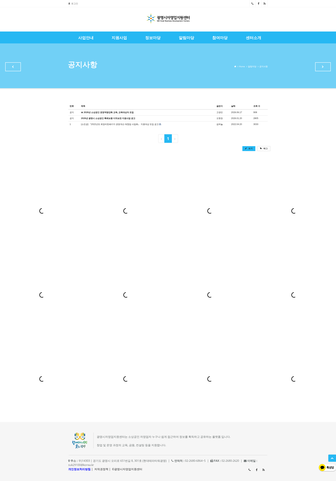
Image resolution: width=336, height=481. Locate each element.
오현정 (219, 118)
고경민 (219, 112)
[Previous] (161, 138)
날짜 (233, 106)
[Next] (175, 138)
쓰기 (250, 148)
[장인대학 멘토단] (13, 66)
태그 (265, 148)
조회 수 (256, 106)
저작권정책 (101, 469)
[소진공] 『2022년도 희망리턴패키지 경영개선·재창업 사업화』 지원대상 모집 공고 (120, 124)
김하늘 (219, 124)
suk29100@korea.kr (81, 465)
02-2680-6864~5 (252, 3)
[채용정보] (323, 66)
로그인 (74, 3)
